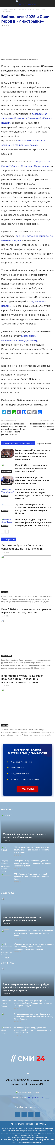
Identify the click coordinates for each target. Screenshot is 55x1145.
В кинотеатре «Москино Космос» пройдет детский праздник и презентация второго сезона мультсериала (26, 987)
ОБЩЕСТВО (7, 809)
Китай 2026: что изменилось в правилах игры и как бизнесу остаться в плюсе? (31, 468)
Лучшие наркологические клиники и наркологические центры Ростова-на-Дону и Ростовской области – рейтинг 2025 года (13, 429)
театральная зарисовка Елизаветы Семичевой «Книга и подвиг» (27, 118)
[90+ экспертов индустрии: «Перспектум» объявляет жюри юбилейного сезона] (7, 480)
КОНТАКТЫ (19, 1124)
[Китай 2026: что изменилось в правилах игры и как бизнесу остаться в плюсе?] (7, 468)
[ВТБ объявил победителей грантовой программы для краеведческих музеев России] (6, 877)
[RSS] (24, 1114)
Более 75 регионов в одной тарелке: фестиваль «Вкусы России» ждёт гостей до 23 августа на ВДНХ (33, 1003)
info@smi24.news (35, 1098)
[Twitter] (31, 1114)
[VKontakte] (37, 1114)
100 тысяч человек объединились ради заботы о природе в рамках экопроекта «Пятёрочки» (31, 849)
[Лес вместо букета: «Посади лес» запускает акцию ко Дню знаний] (27, 574)
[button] (51, 3)
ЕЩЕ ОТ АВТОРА (44, 443)
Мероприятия (6, 471)
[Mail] (17, 1114)
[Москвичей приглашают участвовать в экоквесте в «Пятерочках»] (27, 828)
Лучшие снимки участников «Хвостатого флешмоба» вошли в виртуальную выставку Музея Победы (33, 1016)
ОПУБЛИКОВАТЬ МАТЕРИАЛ (36, 1124)
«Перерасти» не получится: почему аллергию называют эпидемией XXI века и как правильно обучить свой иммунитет (34, 946)
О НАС (10, 1124)
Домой (4, 9)
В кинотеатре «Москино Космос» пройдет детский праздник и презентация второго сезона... (22, 679)
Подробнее (28, 789)
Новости (5, 592)
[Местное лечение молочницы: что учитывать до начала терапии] (27, 911)
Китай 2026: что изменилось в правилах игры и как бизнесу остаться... (27, 611)
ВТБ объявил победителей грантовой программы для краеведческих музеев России (31, 876)
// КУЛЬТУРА (7, 963)
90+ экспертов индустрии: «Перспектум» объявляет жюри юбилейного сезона (32, 480)
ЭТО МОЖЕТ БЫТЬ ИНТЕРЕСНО (18, 443)
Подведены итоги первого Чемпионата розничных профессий (42, 426)
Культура (5, 456)
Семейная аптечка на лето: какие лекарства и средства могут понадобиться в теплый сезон (33, 933)
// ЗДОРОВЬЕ (7, 893)
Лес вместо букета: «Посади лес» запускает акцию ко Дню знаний (22, 547)
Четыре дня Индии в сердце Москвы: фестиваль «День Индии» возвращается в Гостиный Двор (33, 522)
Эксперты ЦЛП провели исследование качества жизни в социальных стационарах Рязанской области (33, 863)
